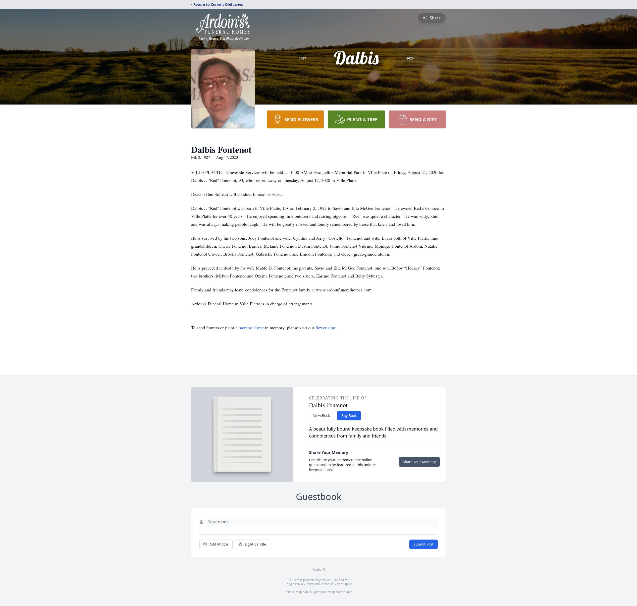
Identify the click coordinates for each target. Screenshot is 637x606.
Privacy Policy (304, 584)
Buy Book (349, 415)
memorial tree (251, 328)
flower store (326, 328)
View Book (321, 415)
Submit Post (423, 544)
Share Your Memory (419, 461)
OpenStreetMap (324, 592)
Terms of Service (332, 584)
